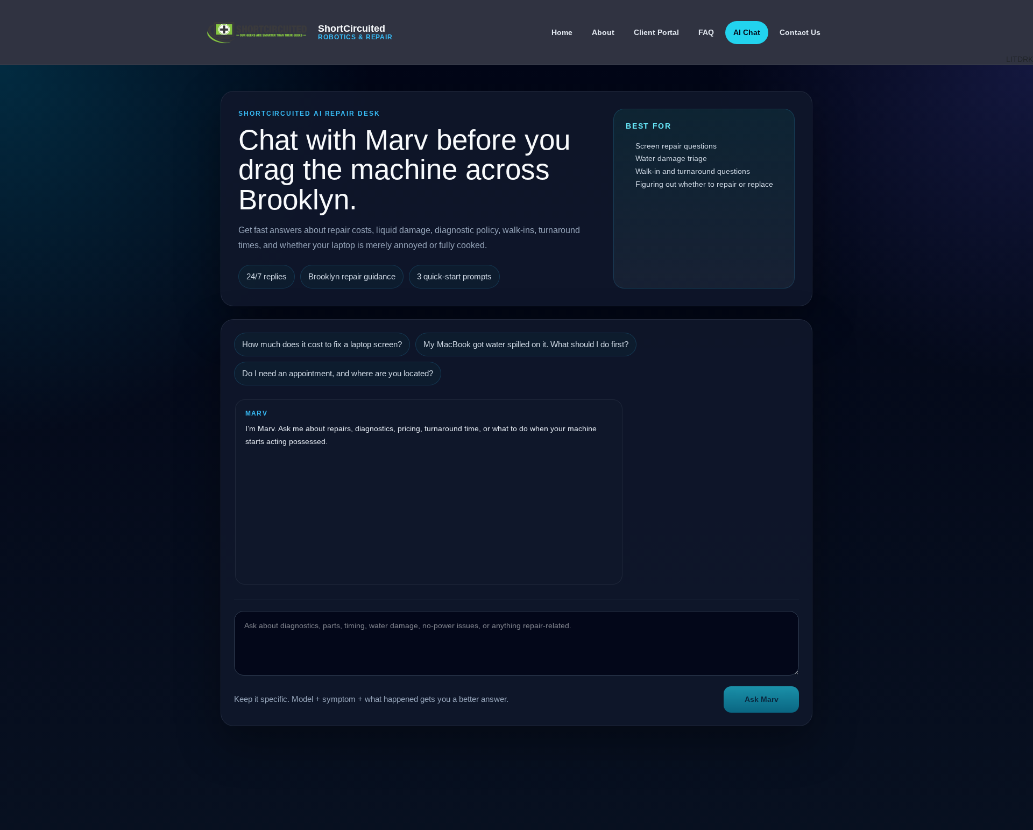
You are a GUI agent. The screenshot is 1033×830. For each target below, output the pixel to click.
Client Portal (656, 32)
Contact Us (800, 32)
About (603, 32)
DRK (1025, 59)
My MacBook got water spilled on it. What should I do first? (525, 344)
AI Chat (746, 32)
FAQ (706, 32)
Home (561, 32)
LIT (1011, 59)
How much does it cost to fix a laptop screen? (322, 344)
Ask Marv (762, 699)
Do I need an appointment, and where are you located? (337, 373)
